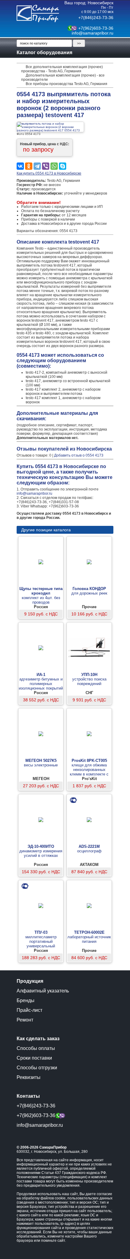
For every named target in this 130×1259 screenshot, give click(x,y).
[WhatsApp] (54, 166)
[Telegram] (37, 166)
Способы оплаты (36, 1048)
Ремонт (25, 1019)
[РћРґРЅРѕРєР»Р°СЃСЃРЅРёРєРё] (28, 166)
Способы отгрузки (37, 1067)
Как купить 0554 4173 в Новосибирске (49, 173)
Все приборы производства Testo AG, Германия (66, 84)
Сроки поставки (34, 1058)
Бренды (25, 1000)
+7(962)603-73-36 (95, 28)
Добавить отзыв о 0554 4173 (78, 455)
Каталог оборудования (44, 52)
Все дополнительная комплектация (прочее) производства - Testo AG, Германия (62, 69)
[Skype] (62, 166)
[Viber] (45, 166)
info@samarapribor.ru (92, 33)
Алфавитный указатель (43, 990)
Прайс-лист (29, 1010)
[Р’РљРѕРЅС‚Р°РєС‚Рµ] (20, 166)
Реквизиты (29, 1077)
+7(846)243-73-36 (95, 17)
